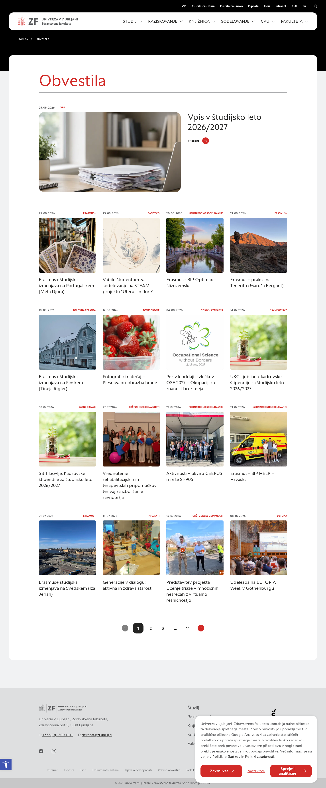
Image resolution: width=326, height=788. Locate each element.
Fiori (267, 6)
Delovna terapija (84, 310)
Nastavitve (256, 771)
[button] (132, 21)
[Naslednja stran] (201, 628)
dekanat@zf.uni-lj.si (97, 734)
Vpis (62, 107)
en (304, 6)
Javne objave (151, 310)
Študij (193, 708)
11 (188, 628)
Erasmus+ (89, 213)
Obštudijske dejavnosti (144, 407)
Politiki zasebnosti (259, 756)
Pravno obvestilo (169, 770)
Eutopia (282, 515)
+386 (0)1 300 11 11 (57, 734)
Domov (23, 39)
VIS (184, 6)
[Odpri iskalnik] (315, 6)
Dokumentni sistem (105, 770)
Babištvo (153, 213)
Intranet (280, 6)
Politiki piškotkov (226, 756)
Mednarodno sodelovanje (206, 213)
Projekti (154, 515)
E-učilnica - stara (203, 6)
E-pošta (253, 6)
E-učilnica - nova (231, 6)
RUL (294, 6)
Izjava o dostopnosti (138, 770)
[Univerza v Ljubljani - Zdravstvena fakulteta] (48, 21)
